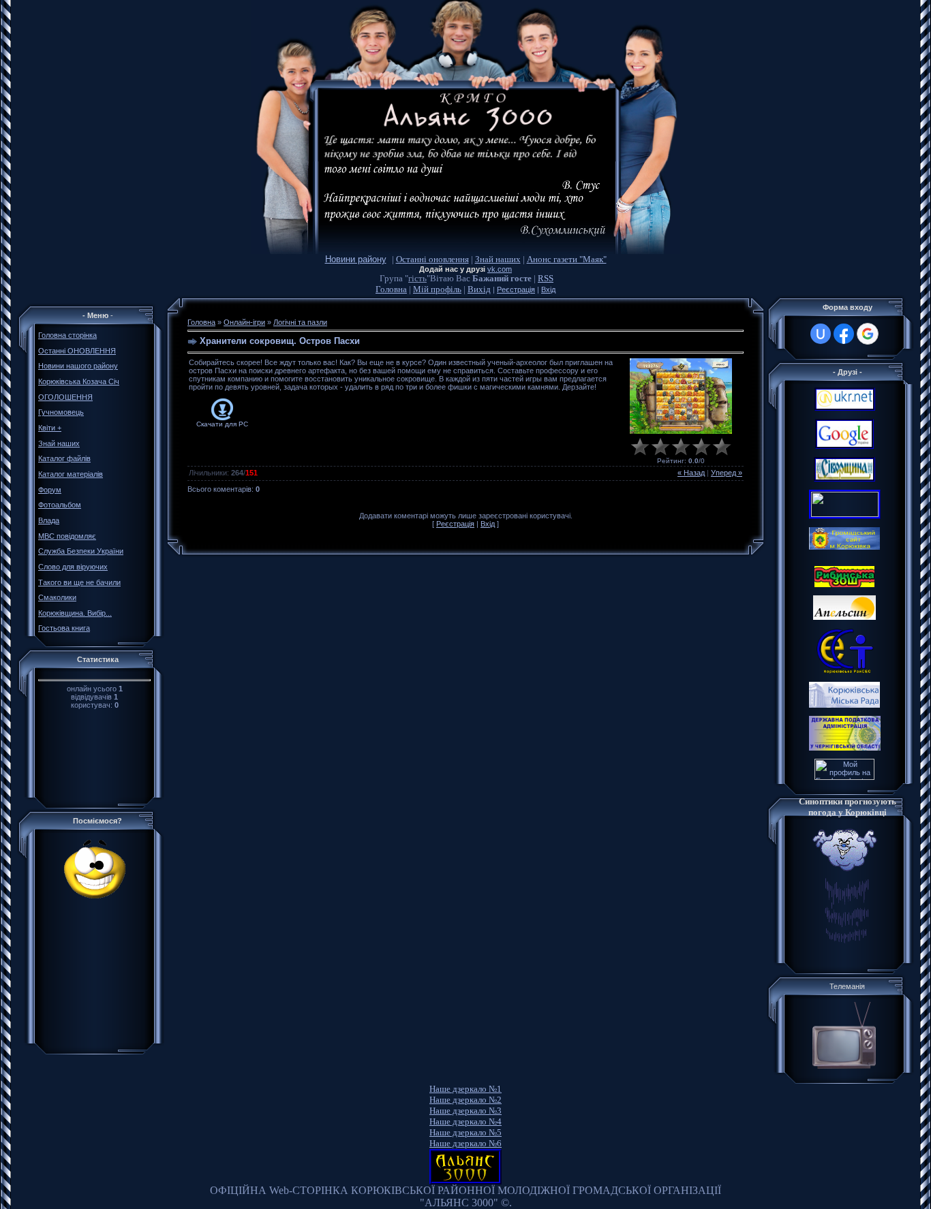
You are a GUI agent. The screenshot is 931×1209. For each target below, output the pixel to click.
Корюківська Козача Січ (78, 381)
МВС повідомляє (67, 536)
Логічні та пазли (300, 322)
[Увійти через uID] (820, 334)
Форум (49, 490)
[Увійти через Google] (868, 334)
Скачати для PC (222, 424)
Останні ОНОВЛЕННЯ (77, 351)
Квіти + (49, 428)
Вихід (479, 289)
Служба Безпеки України (80, 551)
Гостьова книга (64, 628)
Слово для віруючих (73, 567)
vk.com (499, 269)
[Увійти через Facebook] (844, 334)
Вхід (548, 289)
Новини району (355, 259)
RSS (545, 278)
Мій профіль (437, 289)
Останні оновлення (432, 259)
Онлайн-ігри (244, 322)
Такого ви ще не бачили (79, 582)
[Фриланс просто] (844, 777)
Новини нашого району (78, 366)
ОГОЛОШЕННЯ (65, 397)
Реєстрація (516, 289)
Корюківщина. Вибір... (75, 613)
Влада (48, 520)
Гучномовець (61, 412)
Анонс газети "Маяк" (567, 259)
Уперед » (726, 473)
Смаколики (57, 597)
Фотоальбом (59, 505)
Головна (391, 289)
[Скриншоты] (681, 396)
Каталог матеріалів (70, 474)
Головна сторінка (67, 335)
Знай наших (498, 259)
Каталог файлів (64, 458)
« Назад (691, 473)
